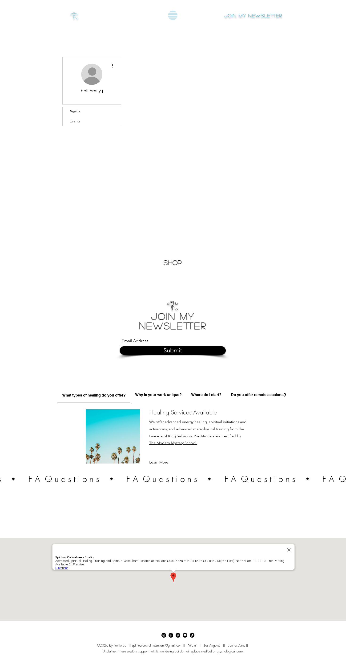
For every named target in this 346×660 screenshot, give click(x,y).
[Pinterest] (178, 635)
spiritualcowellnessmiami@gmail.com (157, 645)
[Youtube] (185, 635)
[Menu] (172, 15)
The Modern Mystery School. (173, 443)
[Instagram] (163, 635)
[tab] (93, 394)
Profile (75, 111)
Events (75, 121)
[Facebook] (171, 635)
